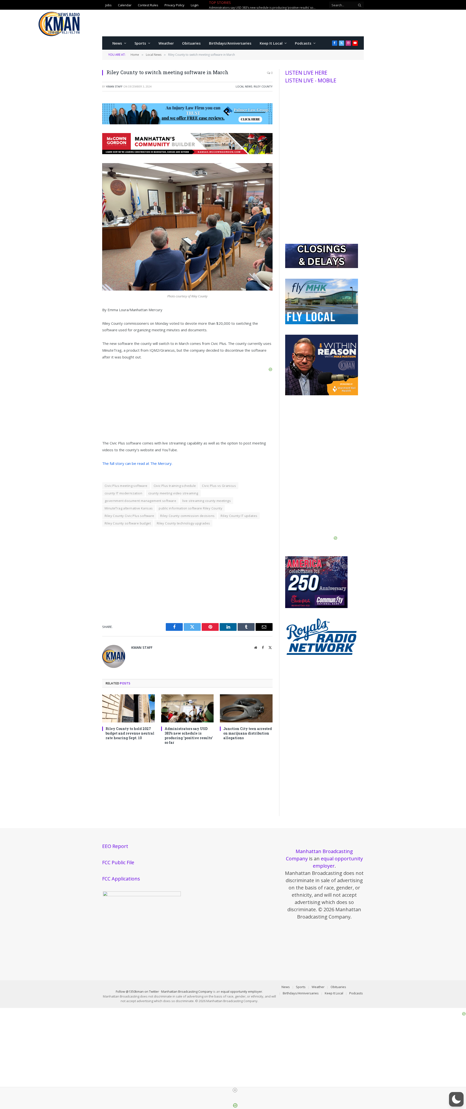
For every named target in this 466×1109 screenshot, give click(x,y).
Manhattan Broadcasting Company (186, 991)
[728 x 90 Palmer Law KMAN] (187, 122)
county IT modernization (123, 493)
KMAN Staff (114, 86)
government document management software (140, 501)
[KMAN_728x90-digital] (187, 152)
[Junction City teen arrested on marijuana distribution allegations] (246, 708)
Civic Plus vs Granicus (219, 485)
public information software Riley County (190, 508)
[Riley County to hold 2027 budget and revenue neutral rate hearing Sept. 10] (128, 708)
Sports (140, 43)
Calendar (125, 5)
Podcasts (303, 43)
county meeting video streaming (173, 493)
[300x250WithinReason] (321, 394)
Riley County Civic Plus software (129, 516)
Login (195, 5)
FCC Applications (121, 878)
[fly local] (321, 323)
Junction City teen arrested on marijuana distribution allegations (253, 8)
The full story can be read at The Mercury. (137, 463)
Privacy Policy (174, 5)
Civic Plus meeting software (126, 485)
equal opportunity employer (241, 991)
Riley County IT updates (239, 516)
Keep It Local (271, 43)
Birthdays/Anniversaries (230, 43)
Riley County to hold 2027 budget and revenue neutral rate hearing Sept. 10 (130, 733)
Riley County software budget (128, 523)
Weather (166, 43)
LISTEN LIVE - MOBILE (310, 80)
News (117, 43)
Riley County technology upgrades (183, 523)
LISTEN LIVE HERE (306, 72)
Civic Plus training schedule (175, 485)
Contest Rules (148, 5)
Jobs (108, 5)
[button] (456, 1099)
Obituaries (191, 43)
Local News (244, 86)
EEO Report (115, 846)
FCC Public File (118, 862)
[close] (235, 1090)
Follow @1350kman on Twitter (137, 991)
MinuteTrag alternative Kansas (129, 508)
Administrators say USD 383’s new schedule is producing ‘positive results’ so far (189, 735)
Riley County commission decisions (187, 516)
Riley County (263, 86)
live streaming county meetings (206, 501)
